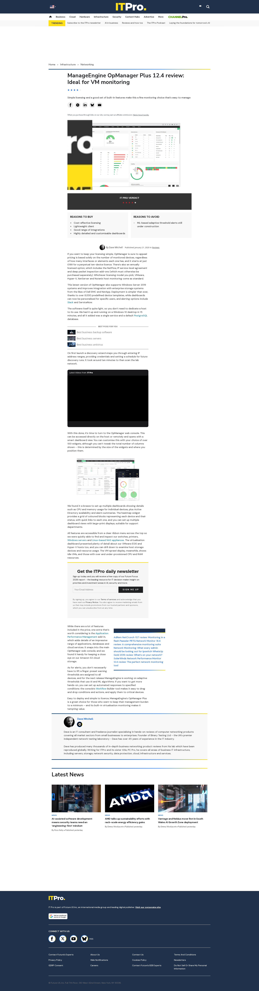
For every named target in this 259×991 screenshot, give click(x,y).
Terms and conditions (185, 954)
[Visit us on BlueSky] (83, 938)
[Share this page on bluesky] (92, 105)
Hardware (85, 16)
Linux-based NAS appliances (108, 540)
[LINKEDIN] (80, 724)
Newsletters (180, 960)
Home (52, 64)
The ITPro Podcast (156, 22)
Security (117, 16)
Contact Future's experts (61, 954)
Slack (70, 302)
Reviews (155, 247)
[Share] (70, 105)
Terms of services (109, 599)
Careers (94, 965)
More (160, 16)
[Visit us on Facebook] (52, 938)
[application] (107, 398)
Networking (87, 64)
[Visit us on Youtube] (73, 938)
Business (60, 16)
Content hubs (132, 16)
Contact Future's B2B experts (146, 965)
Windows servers (77, 540)
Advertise (149, 16)
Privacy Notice (92, 602)
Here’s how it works (141, 115)
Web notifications (99, 960)
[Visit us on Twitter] (62, 938)
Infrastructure (101, 16)
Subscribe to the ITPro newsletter (84, 22)
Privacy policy (55, 960)
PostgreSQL (140, 315)
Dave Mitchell (116, 247)
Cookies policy (139, 960)
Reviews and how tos (132, 22)
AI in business (111, 22)
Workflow (101, 688)
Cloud (72, 16)
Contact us (138, 954)
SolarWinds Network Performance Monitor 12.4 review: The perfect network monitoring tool (138, 662)
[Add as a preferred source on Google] (58, 916)
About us (95, 954)
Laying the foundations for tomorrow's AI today (193, 22)
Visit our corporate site (148, 907)
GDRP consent (56, 965)
